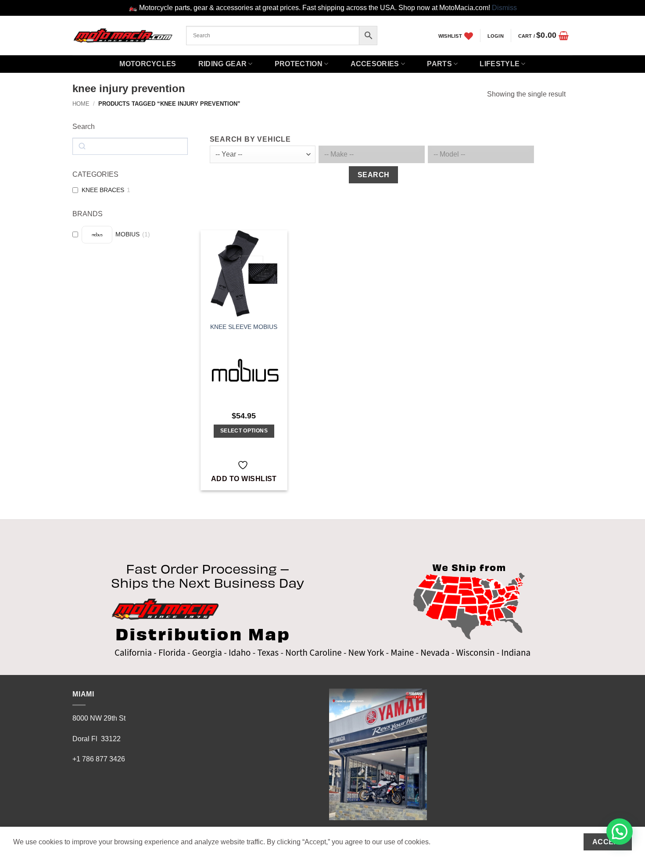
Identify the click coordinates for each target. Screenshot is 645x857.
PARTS (439, 64)
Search (374, 175)
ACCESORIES (375, 64)
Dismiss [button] (504, 7)
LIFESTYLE (500, 64)
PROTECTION (298, 64)
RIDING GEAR (222, 64)
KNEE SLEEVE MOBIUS (243, 326)
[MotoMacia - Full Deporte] (122, 35)
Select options (244, 430)
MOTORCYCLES (147, 64)
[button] (495, 35)
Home (81, 103)
